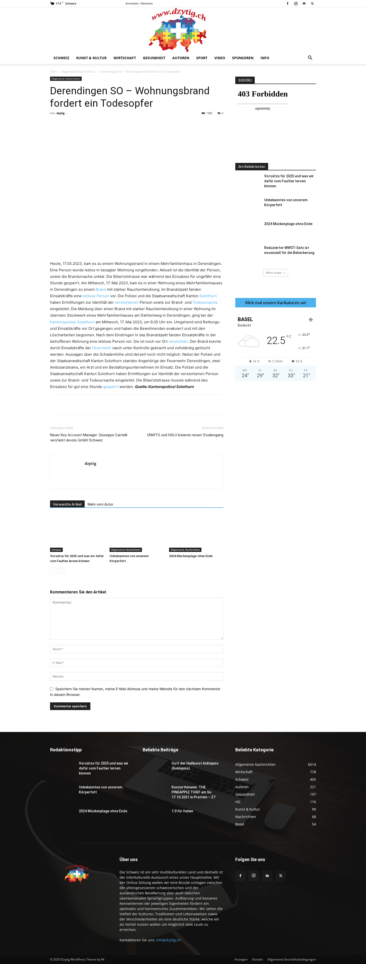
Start (53, 71)
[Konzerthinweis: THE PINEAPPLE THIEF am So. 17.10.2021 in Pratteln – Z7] (155, 793)
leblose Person (96, 295)
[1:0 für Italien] (155, 817)
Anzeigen (241, 959)
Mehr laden (274, 273)
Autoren (180, 57)
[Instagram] (296, 3)
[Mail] (304, 3)
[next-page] (61, 571)
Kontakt (257, 959)
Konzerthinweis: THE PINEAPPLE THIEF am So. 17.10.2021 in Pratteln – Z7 (193, 792)
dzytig (60, 113)
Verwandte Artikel (67, 504)
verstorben (178, 341)
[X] (312, 3)
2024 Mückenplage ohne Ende (191, 556)
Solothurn (208, 295)
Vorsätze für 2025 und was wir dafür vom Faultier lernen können (289, 181)
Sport (201, 57)
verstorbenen (127, 302)
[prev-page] (53, 571)
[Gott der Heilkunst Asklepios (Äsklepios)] (155, 769)
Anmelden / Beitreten (139, 3)
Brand (101, 289)
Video (219, 57)
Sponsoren (242, 57)
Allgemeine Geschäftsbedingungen (291, 959)
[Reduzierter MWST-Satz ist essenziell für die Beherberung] (247, 254)
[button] (310, 58)
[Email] (142, 124)
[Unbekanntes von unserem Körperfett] (137, 533)
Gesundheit (154, 57)
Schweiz (61, 57)
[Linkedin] (131, 124)
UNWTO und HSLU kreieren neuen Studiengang (185, 435)
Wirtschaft (125, 57)
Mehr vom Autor (100, 504)
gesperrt (111, 386)
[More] (154, 124)
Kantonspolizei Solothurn (72, 322)
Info (264, 57)
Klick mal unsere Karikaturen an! (275, 302)
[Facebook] (287, 3)
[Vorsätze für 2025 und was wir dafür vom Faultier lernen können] (77, 533)
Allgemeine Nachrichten (78, 71)
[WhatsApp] (119, 124)
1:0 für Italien (182, 811)
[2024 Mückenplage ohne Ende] (196, 533)
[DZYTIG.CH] (183, 29)
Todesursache (205, 302)
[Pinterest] (108, 124)
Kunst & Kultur (91, 57)
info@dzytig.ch (168, 940)
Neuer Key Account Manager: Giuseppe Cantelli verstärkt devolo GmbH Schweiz (88, 437)
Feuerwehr (101, 347)
